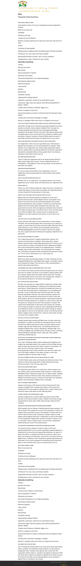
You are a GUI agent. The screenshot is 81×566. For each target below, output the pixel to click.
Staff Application (53, 8)
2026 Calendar (45, 11)
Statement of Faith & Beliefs (26, 8)
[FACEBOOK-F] (61, 565)
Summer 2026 (41, 8)
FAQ (36, 8)
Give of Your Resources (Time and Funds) (29, 11)
